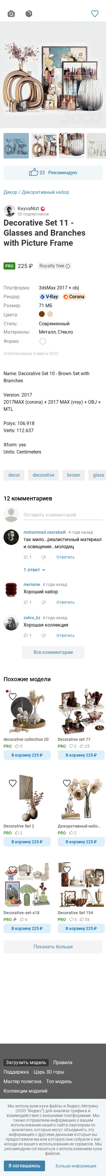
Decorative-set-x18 (21, 912)
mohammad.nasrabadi (45, 532)
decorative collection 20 (26, 739)
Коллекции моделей (25, 1091)
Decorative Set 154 (75, 912)
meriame (32, 584)
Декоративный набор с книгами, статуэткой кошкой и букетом (80, 826)
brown (73, 475)
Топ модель (59, 1081)
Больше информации (76, 1166)
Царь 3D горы (49, 1072)
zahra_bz (32, 617)
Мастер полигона (23, 1081)
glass (98, 475)
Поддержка (16, 1072)
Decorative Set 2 (19, 826)
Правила (62, 1062)
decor (14, 475)
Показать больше (53, 947)
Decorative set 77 (74, 739)
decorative (43, 475)
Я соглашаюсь (24, 1166)
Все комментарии (53, 652)
